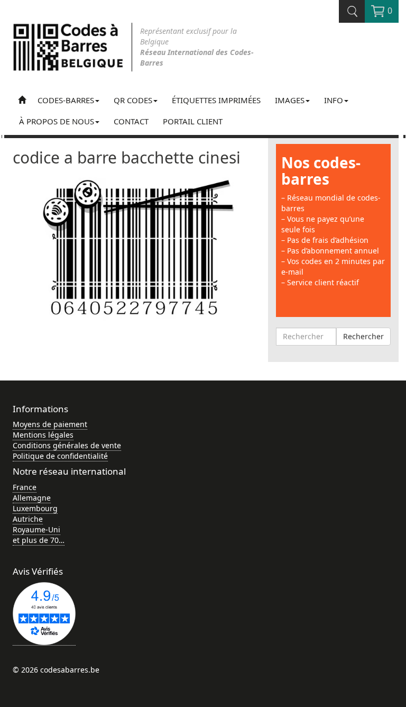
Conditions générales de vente (67, 445)
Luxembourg (35, 508)
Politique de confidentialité (60, 456)
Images (289, 100)
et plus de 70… (38, 540)
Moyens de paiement (50, 424)
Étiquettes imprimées (216, 100)
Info (333, 100)
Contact (131, 121)
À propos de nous (56, 121)
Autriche (28, 519)
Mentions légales (43, 435)
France (24, 487)
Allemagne (32, 498)
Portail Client (193, 121)
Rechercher (363, 336)
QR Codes (133, 100)
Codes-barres (66, 100)
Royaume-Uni (36, 529)
